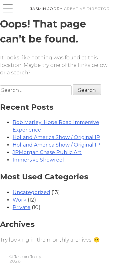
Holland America (56, 137)
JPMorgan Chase (47, 152)
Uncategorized (31, 192)
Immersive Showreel (38, 160)
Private (21, 207)
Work (19, 200)
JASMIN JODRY (70, 8)
